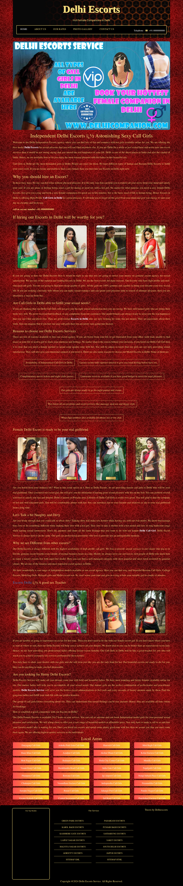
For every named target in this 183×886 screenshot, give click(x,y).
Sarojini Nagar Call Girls (31, 790)
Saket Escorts (115, 840)
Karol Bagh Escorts (73, 827)
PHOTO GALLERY (83, 28)
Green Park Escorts (73, 820)
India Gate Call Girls (111, 767)
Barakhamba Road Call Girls (71, 767)
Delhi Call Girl (148, 530)
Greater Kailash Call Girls (31, 798)
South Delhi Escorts (114, 846)
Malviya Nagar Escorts (73, 846)
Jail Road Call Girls (112, 798)
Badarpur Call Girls (71, 760)
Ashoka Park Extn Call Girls (71, 745)
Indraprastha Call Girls (112, 783)
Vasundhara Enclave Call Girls (71, 783)
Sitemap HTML (114, 859)
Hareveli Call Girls (111, 745)
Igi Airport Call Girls (111, 775)
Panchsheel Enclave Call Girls (152, 798)
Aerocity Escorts (72, 853)
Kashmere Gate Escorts (73, 833)
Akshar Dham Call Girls (112, 752)
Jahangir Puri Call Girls (111, 790)
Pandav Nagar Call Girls (152, 790)
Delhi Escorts (91, 9)
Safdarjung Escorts (115, 833)
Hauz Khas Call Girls (31, 752)
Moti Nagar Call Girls (31, 760)
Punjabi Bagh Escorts (114, 827)
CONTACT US (107, 28)
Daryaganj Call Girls (31, 745)
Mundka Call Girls (152, 760)
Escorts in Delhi (79, 319)
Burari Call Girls (71, 790)
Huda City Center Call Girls (111, 760)
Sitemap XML (73, 859)
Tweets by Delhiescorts (156, 809)
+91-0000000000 (157, 30)
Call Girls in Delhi (52, 198)
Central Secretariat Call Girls (71, 798)
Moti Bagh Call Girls (152, 745)
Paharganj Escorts (114, 820)
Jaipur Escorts (115, 853)
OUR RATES (59, 28)
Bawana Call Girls (71, 775)
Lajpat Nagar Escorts (73, 840)
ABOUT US (40, 28)
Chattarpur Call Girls (30, 783)
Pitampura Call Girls (31, 775)
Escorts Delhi (22, 582)
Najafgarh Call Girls (152, 767)
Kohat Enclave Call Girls (152, 752)
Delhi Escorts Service (32, 690)
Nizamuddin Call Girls (152, 783)
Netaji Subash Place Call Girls (152, 775)
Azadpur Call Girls (71, 752)
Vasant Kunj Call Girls (31, 767)
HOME (23, 28)
